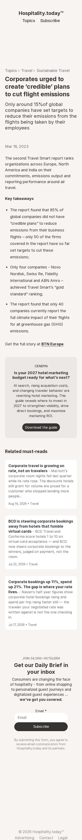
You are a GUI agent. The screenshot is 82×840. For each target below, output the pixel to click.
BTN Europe (52, 344)
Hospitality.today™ (41, 13)
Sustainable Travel (53, 70)
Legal (62, 838)
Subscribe (50, 20)
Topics (28, 20)
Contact (46, 838)
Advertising (24, 838)
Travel (26, 70)
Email (41, 711)
